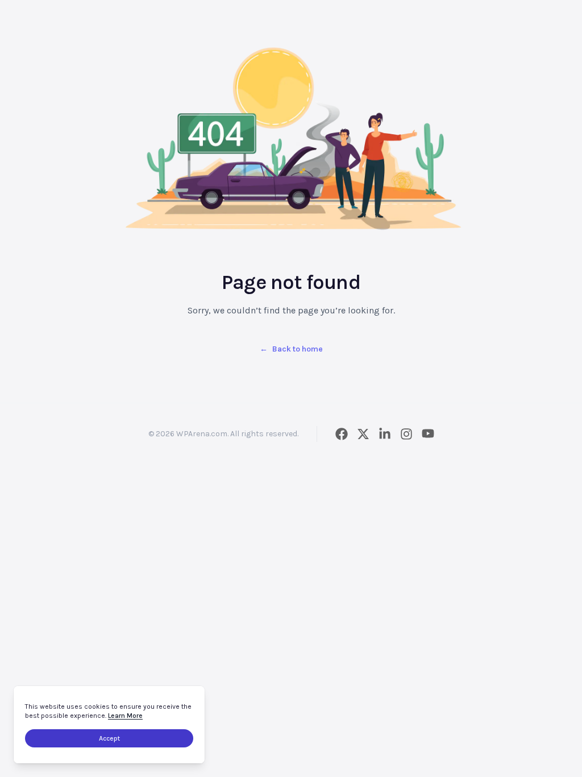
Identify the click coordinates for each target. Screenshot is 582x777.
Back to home (291, 349)
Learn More (125, 716)
